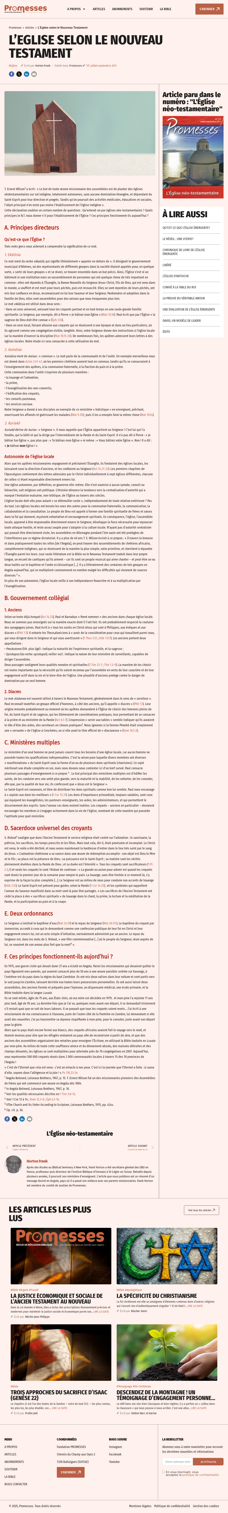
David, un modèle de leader (182, 321)
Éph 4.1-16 (52, 1099)
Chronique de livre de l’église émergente (184, 252)
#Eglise (13, 65)
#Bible (14, 1290)
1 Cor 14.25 (97, 886)
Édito (166, 332)
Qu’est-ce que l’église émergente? (186, 228)
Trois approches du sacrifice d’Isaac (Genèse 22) (59, 1395)
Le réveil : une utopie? (178, 239)
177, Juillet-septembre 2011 (101, 65)
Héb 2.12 (10, 886)
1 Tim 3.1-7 (95, 665)
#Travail (33, 1290)
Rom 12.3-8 (37, 1099)
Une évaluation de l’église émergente (189, 309)
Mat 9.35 (77, 415)
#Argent (23, 1290)
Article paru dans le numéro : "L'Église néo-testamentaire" (192, 101)
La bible (165, 9)
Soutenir (146, 9)
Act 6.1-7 (61, 720)
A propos (74, 9)
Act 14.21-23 (100, 469)
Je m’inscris (208, 1461)
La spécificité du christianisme (157, 1296)
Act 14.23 (47, 617)
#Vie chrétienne (142, 1386)
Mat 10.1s (147, 415)
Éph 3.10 (57, 320)
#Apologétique (133, 1290)
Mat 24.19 (64, 923)
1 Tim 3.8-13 (67, 1094)
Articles (99, 9)
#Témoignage (124, 1386)
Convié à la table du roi (179, 287)
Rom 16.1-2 (130, 731)
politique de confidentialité (200, 1475)
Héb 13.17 (105, 638)
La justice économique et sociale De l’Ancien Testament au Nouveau (57, 1299)
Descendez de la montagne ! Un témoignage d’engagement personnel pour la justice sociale (165, 1398)
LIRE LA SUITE (101, 1311)
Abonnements (122, 9)
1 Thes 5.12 (90, 638)
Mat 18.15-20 (62, 336)
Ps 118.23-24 (70, 1073)
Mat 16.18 (108, 315)
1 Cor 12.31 (59, 795)
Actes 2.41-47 (33, 362)
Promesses (15, 27)
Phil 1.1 (22, 633)
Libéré (167, 265)
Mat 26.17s (109, 923)
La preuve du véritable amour (184, 298)
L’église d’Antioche (176, 276)
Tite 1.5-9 (110, 665)
